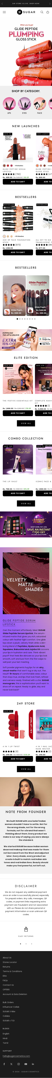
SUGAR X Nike (9, 1011)
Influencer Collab (11, 1007)
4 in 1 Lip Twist (11, 746)
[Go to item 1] (26, 338)
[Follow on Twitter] (11, 1064)
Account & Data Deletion (15, 994)
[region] (26, 51)
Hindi (5, 1038)
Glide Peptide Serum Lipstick (14, 170)
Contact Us (8, 985)
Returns (6, 966)
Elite (5, 975)
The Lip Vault (10, 481)
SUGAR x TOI (8, 1020)
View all (26, 503)
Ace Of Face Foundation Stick (17, 241)
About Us (7, 957)
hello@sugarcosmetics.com (16, 1056)
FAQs (5, 980)
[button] (9, 174)
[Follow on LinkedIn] (33, 1064)
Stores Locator (10, 962)
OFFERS (6, 989)
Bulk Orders (8, 1002)
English (6, 1033)
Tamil (5, 1043)
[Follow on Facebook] (4, 1064)
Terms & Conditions (12, 971)
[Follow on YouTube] (25, 1064)
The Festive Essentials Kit (18, 401)
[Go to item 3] (26, 524)
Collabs (6, 1016)
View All (26, 423)
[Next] (46, 292)
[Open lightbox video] (14, 295)
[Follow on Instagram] (18, 1064)
